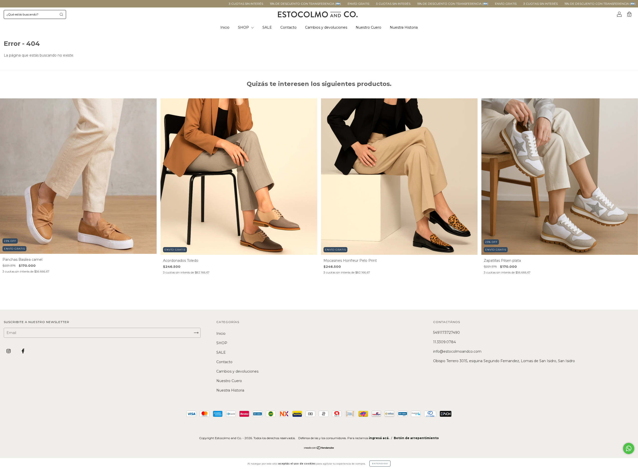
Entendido (380, 463)
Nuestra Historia (404, 27)
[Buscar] (61, 14)
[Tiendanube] (319, 448)
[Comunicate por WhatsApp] (628, 448)
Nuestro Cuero (368, 27)
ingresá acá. (379, 438)
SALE (267, 27)
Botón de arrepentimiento (416, 438)
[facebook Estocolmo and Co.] (23, 351)
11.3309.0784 (444, 342)
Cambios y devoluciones (326, 27)
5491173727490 (446, 332)
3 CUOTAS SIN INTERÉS (177, 3)
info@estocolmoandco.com (457, 351)
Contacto (288, 27)
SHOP (244, 27)
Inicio (225, 27)
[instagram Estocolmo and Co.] (9, 351)
